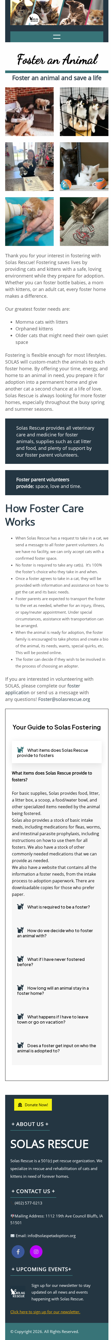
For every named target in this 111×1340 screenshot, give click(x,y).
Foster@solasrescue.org (64, 699)
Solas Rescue (49, 1143)
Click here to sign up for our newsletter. (45, 1311)
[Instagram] (36, 1251)
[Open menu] (56, 36)
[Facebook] (18, 1251)
